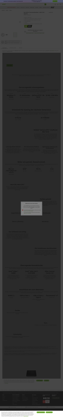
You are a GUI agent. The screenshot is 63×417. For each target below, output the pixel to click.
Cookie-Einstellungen (40, 412)
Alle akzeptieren (49, 412)
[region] (31, 414)
